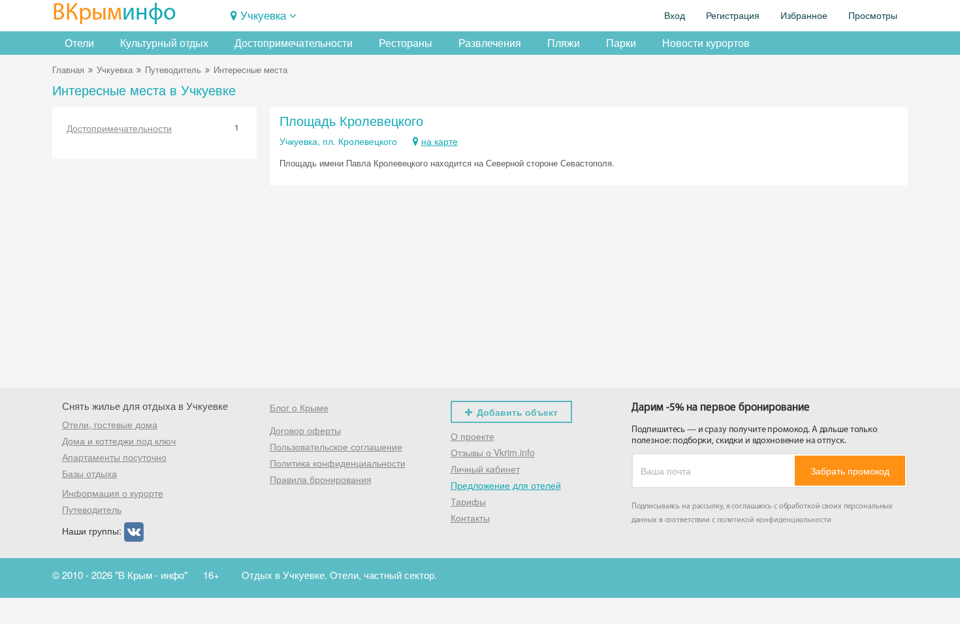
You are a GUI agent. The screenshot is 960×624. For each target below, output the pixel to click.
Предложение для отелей (506, 484)
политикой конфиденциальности (774, 520)
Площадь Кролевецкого (351, 120)
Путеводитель (173, 69)
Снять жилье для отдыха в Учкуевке (145, 406)
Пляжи (563, 42)
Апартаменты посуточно (114, 456)
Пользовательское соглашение (336, 446)
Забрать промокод (849, 470)
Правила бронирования (321, 479)
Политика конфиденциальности (338, 462)
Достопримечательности (293, 42)
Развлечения (489, 42)
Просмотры (872, 15)
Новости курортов (706, 42)
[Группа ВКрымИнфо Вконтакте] (134, 530)
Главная (68, 69)
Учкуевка (263, 15)
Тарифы (468, 501)
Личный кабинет (485, 468)
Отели (79, 42)
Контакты (470, 517)
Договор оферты (305, 430)
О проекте (472, 436)
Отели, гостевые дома (109, 424)
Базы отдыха (89, 473)
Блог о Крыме (299, 407)
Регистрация (733, 15)
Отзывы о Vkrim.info (493, 452)
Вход (674, 15)
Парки (621, 42)
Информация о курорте (112, 492)
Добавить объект (517, 411)
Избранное (803, 15)
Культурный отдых (164, 42)
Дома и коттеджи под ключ (119, 440)
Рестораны (405, 42)
